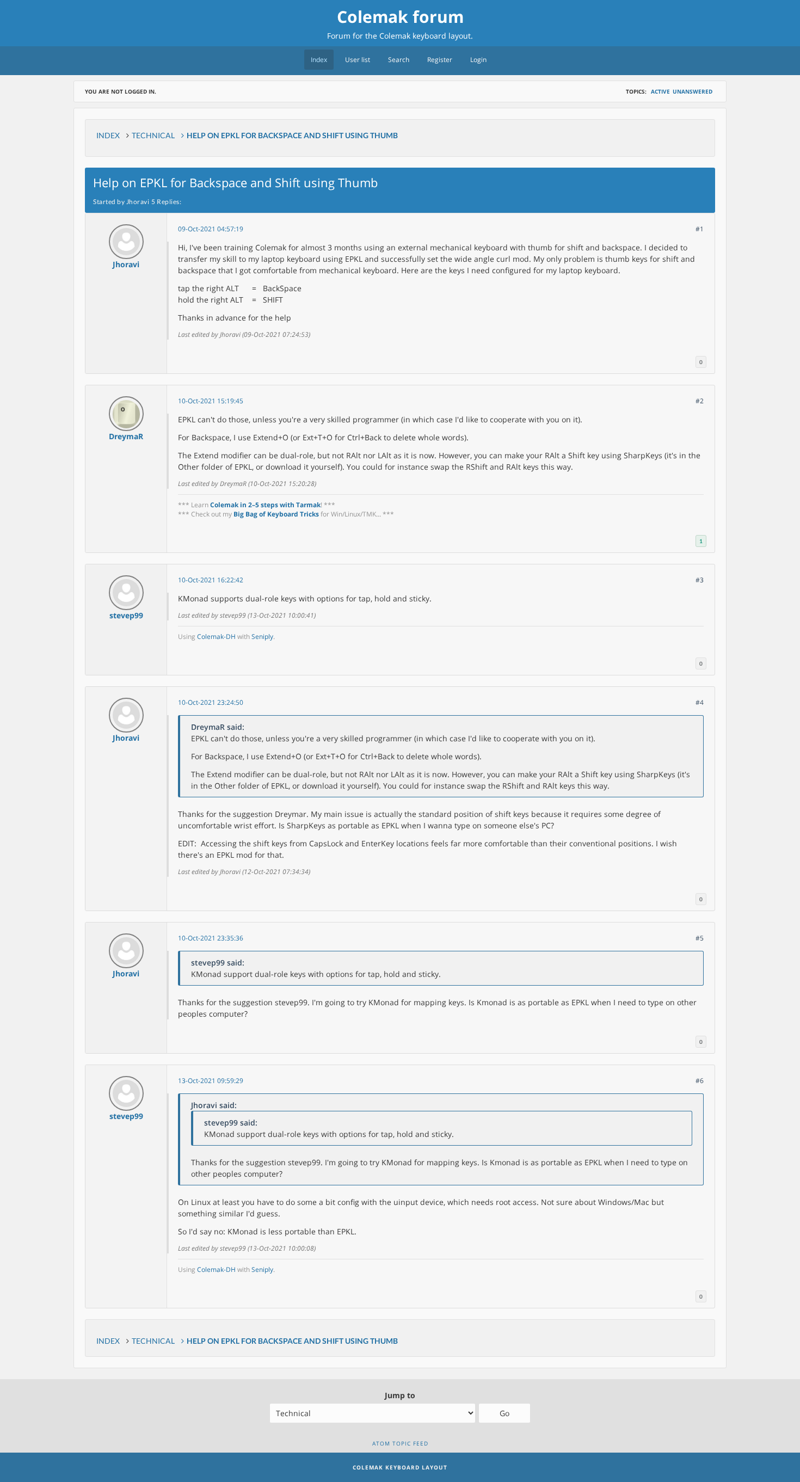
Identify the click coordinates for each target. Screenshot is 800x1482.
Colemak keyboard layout (425, 35)
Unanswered (692, 91)
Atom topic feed (400, 1443)
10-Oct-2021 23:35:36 (210, 938)
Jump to (400, 1395)
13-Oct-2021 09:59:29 (210, 1080)
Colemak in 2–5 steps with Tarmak (265, 504)
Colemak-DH (216, 636)
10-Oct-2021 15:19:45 (210, 400)
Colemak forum (400, 16)
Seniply (262, 636)
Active (660, 91)
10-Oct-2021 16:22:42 (210, 580)
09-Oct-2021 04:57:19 (210, 228)
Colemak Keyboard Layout (400, 1467)
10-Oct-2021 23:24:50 (210, 702)
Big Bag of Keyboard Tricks (276, 514)
